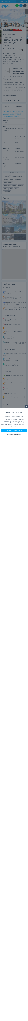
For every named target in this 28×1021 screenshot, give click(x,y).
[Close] (26, 406)
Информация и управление (14, 434)
